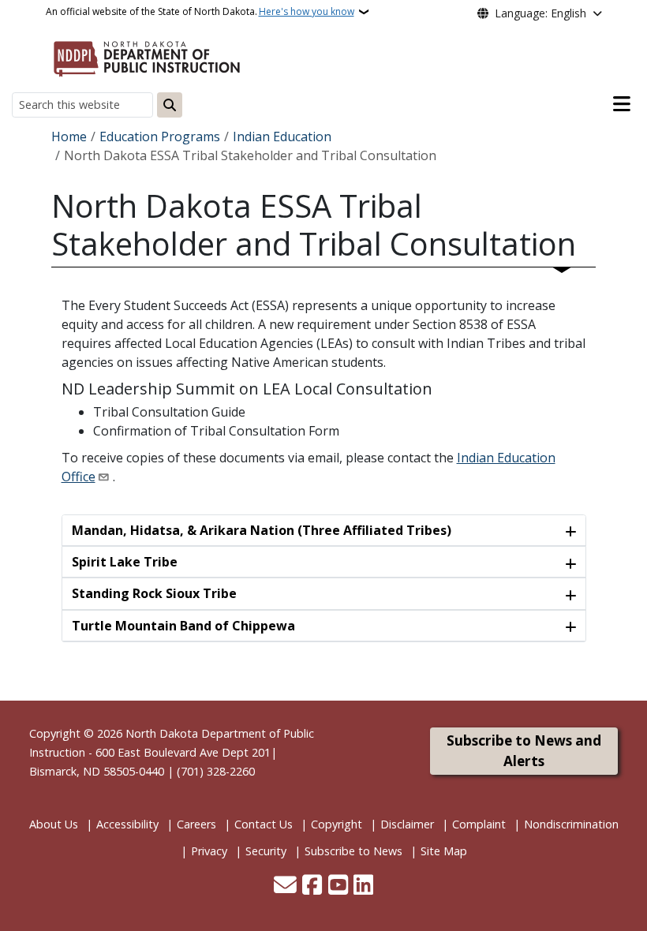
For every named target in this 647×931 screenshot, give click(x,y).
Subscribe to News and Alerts (524, 750)
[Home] (147, 56)
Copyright (336, 824)
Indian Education (282, 136)
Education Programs (159, 136)
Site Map (444, 850)
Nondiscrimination (571, 824)
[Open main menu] (621, 104)
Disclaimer (407, 824)
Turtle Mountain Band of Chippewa (183, 625)
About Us (53, 824)
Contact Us (263, 824)
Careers (196, 824)
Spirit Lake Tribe (125, 561)
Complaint (479, 824)
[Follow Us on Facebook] (312, 886)
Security (265, 850)
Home (69, 136)
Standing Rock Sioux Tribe (154, 593)
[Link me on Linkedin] (363, 886)
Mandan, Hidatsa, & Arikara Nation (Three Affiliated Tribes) (261, 530)
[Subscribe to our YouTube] (338, 886)
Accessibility (127, 824)
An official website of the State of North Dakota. (200, 11)
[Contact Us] (285, 886)
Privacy (209, 850)
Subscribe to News (353, 850)
